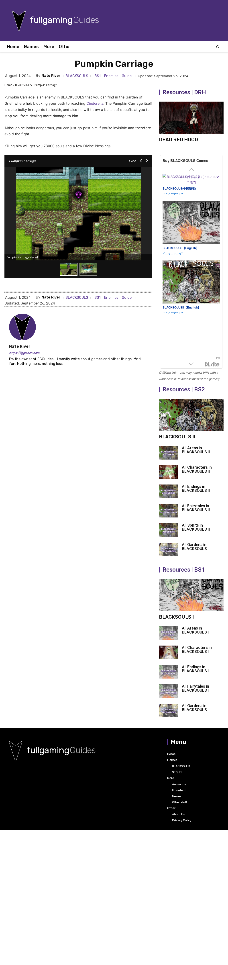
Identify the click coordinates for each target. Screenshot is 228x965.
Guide (127, 76)
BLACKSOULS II (177, 437)
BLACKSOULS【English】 (181, 248)
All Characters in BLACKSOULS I (197, 649)
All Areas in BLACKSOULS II (196, 450)
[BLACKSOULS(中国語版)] (191, 179)
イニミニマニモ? (173, 194)
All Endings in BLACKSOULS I (195, 668)
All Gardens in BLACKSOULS (194, 546)
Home (8, 85)
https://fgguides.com (24, 353)
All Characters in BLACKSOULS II (197, 469)
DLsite (212, 364)
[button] (218, 46)
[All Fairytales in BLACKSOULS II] (168, 510)
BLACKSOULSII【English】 (182, 307)
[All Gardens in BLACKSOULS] (168, 549)
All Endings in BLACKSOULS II (196, 488)
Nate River (51, 76)
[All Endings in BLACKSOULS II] (168, 491)
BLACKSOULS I (176, 617)
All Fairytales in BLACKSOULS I (195, 688)
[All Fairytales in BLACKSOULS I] (168, 691)
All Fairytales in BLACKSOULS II (196, 507)
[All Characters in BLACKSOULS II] (168, 472)
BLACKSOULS (76, 76)
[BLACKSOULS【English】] (191, 222)
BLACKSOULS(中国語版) (179, 188)
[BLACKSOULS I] (191, 595)
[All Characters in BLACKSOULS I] (168, 652)
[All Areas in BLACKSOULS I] (168, 633)
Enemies (111, 76)
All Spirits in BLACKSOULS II (196, 527)
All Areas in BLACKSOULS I (195, 630)
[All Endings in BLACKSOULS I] (168, 672)
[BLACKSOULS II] (191, 415)
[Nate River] (22, 327)
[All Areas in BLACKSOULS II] (168, 453)
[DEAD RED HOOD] (191, 118)
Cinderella (94, 103)
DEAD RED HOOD (178, 140)
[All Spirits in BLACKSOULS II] (168, 530)
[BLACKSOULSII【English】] (191, 282)
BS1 (97, 76)
